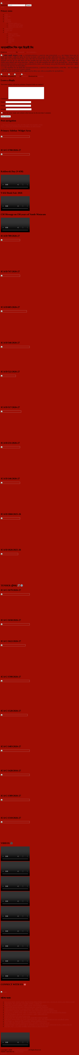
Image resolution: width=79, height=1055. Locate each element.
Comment (4, 98)
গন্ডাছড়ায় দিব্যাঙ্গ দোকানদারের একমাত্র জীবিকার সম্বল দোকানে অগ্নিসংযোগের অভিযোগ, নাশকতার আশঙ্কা (31, 1011)
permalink (41, 76)
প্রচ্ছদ (6, 14)
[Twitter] (11, 74)
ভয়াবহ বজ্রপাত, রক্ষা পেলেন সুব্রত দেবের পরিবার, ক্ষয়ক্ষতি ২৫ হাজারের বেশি (23, 1004)
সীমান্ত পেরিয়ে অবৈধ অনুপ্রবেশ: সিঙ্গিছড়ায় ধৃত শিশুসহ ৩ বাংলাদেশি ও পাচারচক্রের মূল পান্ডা (27, 1023)
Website (3, 109)
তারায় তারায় (11, 39)
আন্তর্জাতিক (8, 20)
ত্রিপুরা (17, 76)
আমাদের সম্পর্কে (8, 28)
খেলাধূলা (10, 37)
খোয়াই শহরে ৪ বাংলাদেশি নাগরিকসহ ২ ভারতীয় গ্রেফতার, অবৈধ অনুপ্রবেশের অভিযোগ (26, 1005)
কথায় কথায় (11, 41)
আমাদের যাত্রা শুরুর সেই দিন (15, 27)
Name (2, 102)
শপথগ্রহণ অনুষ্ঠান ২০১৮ (14, 23)
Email (2, 105)
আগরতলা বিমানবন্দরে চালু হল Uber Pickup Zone (17, 1016)
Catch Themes (19, 1051)
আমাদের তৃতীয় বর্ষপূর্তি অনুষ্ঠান (15, 25)
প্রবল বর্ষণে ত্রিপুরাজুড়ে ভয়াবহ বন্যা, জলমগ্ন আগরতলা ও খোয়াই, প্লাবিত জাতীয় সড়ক (26, 1014)
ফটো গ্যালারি (8, 21)
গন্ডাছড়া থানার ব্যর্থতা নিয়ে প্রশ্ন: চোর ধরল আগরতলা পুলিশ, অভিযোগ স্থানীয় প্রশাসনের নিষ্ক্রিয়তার (29, 1009)
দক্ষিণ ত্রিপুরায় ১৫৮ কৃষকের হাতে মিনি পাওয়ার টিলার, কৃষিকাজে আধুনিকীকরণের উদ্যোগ (26, 1021)
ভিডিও (10, 42)
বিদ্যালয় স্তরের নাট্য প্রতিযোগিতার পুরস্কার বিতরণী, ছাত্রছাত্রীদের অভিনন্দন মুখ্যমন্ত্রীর (26, 1018)
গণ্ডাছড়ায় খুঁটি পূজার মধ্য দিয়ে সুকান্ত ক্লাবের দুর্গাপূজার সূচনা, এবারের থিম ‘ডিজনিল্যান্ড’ (26, 1007)
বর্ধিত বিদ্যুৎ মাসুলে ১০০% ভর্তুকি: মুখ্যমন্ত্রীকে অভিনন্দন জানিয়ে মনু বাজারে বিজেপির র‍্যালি (26, 1026)
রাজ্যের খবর (7, 16)
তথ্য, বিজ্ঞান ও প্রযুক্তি (14, 35)
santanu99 (21, 52)
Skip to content (5, 1)
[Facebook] (4, 74)
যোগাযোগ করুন (8, 30)
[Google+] (17, 74)
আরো (6, 32)
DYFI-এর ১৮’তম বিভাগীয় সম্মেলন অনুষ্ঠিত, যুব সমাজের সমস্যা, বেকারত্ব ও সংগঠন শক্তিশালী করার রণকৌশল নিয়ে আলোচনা (35, 1012)
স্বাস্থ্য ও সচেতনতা (13, 34)
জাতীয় (6, 18)
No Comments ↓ (31, 52)
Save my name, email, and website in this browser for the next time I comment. (27, 113)
